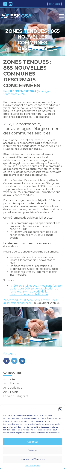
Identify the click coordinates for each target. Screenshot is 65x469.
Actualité (9, 379)
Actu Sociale (11, 383)
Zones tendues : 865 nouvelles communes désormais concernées (30, 301)
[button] (60, 409)
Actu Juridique (12, 387)
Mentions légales (32, 465)
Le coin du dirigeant (15, 396)
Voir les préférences (32, 459)
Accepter (32, 441)
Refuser (32, 450)
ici (18, 246)
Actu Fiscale (10, 391)
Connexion (54, 4)
